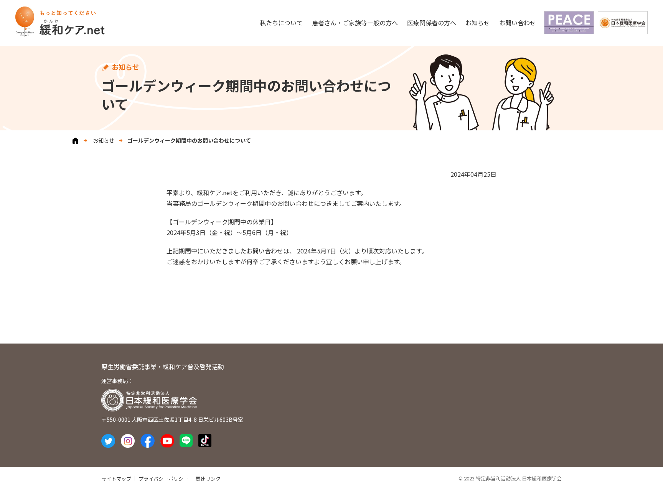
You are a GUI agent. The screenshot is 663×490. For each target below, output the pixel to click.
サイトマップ (116, 478)
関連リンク (208, 478)
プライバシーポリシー (163, 478)
